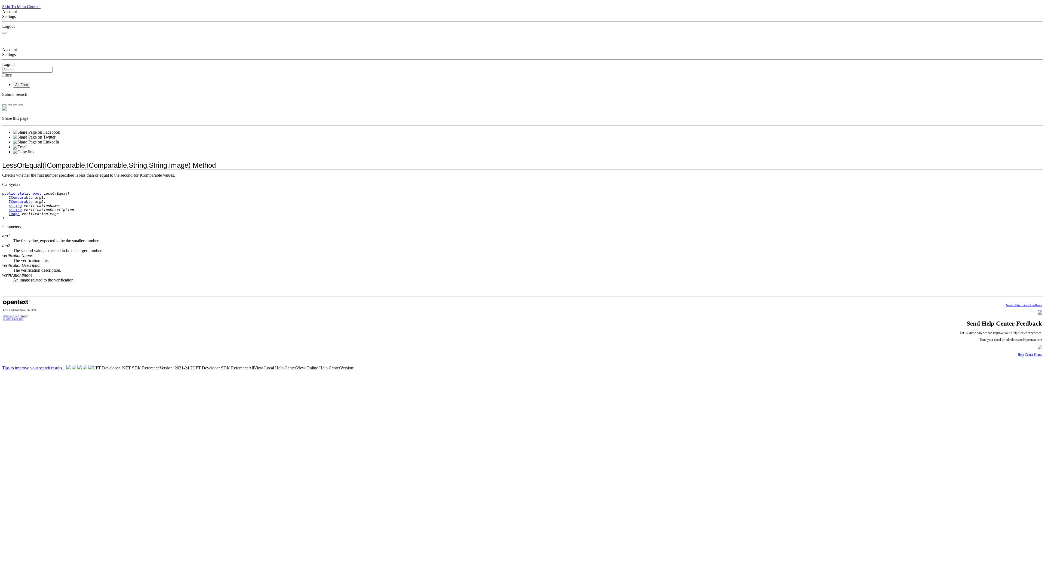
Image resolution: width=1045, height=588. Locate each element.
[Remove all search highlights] (15, 105)
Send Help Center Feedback (1024, 305)
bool (37, 193)
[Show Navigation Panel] (4, 32)
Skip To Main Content (21, 6)
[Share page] (4, 105)
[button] (522, 94)
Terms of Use (10, 315)
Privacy (24, 315)
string (15, 206)
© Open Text (13, 318)
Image (14, 214)
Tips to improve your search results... (33, 368)
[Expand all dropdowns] (10, 105)
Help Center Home (1030, 355)
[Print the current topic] (21, 105)
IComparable (21, 197)
